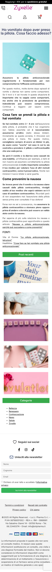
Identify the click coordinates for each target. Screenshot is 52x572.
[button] (46, 8)
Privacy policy (19, 509)
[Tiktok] (33, 449)
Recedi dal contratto (37, 505)
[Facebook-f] (19, 449)
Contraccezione (16, 414)
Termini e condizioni (14, 505)
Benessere (14, 411)
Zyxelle (12, 423)
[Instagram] (26, 449)
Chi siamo (35, 509)
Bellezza (13, 408)
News (11, 417)
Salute (12, 420)
